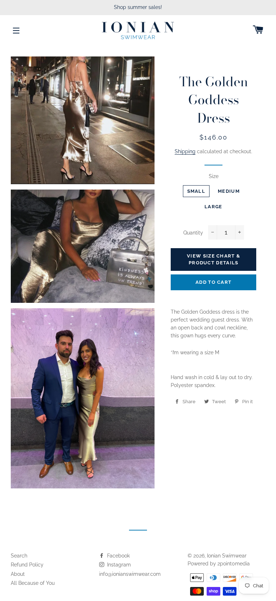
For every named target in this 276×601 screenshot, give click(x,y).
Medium (229, 191)
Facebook (118, 556)
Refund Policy (27, 565)
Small (196, 191)
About (18, 574)
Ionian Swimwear (227, 556)
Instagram (118, 565)
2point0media (233, 563)
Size (213, 176)
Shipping (185, 151)
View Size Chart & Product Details (213, 259)
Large (213, 206)
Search (19, 556)
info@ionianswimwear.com (130, 574)
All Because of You (33, 583)
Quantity (193, 233)
